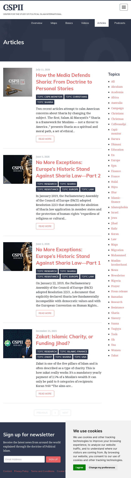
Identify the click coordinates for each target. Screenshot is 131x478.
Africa (115, 97)
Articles (101, 23)
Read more (45, 138)
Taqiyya (116, 328)
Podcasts (119, 23)
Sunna (115, 323)
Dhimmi (116, 144)
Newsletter (118, 275)
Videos (85, 23)
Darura (115, 139)
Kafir (114, 228)
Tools (114, 334)
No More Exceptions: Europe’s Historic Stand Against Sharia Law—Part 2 (68, 169)
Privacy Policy (21, 471)
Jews (114, 218)
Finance (116, 171)
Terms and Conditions (42, 471)
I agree (79, 467)
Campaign (117, 108)
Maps (54, 23)
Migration (117, 250)
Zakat (114, 355)
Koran (115, 234)
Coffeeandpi (118, 124)
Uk (113, 339)
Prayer (115, 286)
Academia (117, 92)
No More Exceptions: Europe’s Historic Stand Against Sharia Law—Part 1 (68, 256)
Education (117, 149)
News (114, 270)
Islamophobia (119, 207)
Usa (113, 345)
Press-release (119, 291)
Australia (116, 103)
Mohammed (118, 255)
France (115, 176)
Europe (115, 160)
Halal (114, 181)
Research (116, 302)
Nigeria (116, 280)
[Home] (34, 7)
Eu (112, 155)
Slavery (115, 318)
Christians (117, 113)
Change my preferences (102, 467)
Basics (69, 23)
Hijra (114, 187)
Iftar (114, 192)
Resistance (117, 307)
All (113, 81)
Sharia (115, 313)
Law (113, 239)
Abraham (117, 86)
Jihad (114, 223)
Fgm (113, 165)
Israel (114, 212)
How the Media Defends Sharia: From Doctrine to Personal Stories (64, 81)
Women (116, 350)
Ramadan (117, 297)
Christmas (117, 119)
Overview (36, 23)
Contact (7, 471)
